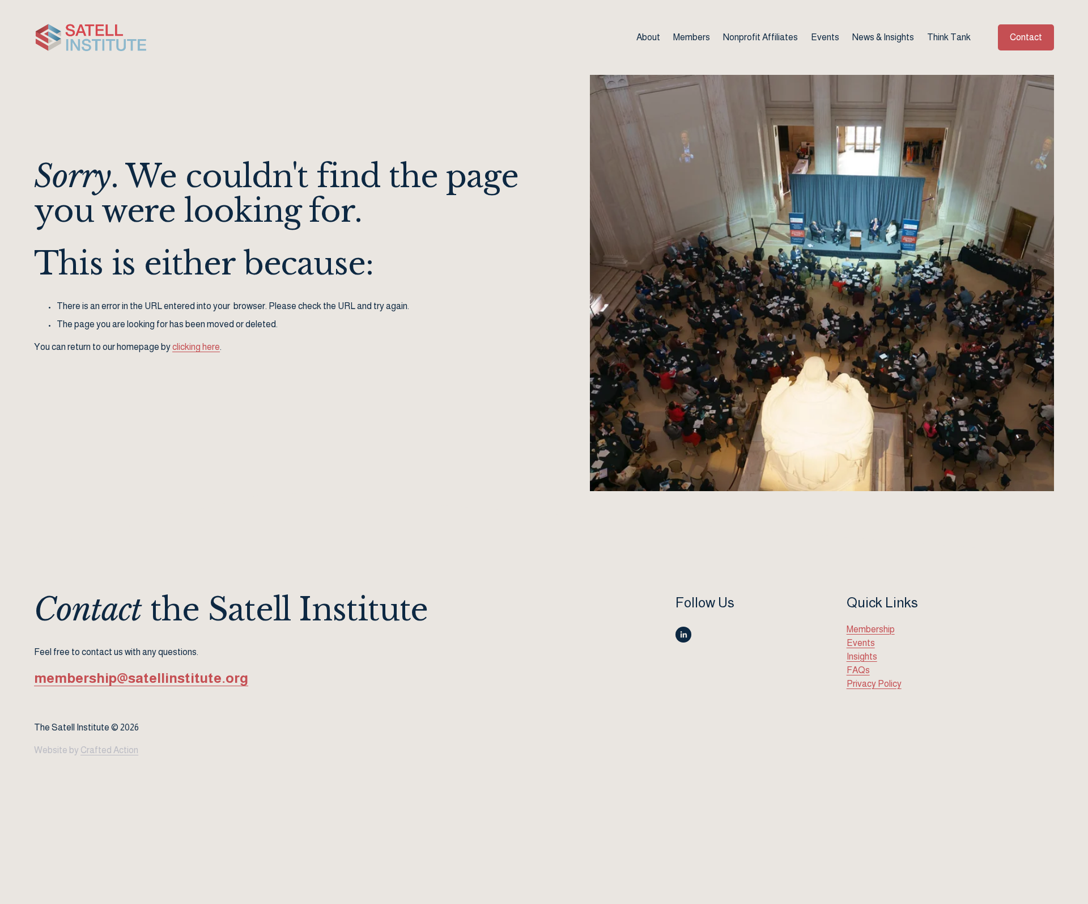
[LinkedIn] (683, 635)
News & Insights (883, 37)
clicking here (196, 347)
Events (825, 37)
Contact (1026, 37)
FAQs (858, 670)
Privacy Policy (874, 683)
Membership (871, 629)
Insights (862, 656)
